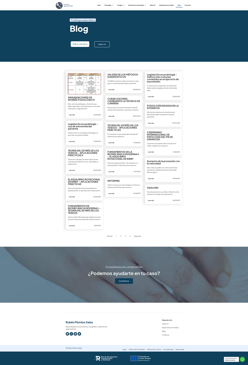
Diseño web (180, 349)
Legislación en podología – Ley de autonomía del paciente (83, 126)
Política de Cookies (154, 349)
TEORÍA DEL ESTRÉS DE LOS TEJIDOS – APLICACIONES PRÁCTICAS (122, 127)
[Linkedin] (75, 334)
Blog (179, 5)
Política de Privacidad (137, 349)
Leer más (72, 115)
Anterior (110, 236)
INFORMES (113, 180)
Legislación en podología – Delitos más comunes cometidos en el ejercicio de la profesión (163, 78)
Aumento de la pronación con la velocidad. (163, 162)
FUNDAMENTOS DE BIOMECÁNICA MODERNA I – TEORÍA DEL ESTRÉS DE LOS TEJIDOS (84, 209)
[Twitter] (79, 334)
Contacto (188, 5)
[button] (83, 20)
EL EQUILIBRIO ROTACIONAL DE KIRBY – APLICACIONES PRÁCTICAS (84, 181)
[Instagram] (71, 334)
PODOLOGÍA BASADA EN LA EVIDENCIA (163, 106)
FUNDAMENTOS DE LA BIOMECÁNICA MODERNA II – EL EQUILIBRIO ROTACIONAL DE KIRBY (123, 155)
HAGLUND (152, 187)
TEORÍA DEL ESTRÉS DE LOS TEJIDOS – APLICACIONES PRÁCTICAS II (83, 153)
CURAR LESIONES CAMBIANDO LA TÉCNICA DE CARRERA (123, 101)
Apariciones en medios (166, 5)
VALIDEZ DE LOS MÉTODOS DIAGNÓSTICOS (122, 75)
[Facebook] (67, 334)
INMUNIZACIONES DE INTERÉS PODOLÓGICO (81, 98)
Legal (124, 349)
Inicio (99, 5)
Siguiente (137, 236)
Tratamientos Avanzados (136, 5)
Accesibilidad (168, 349)
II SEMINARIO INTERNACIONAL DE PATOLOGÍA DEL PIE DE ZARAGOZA (160, 136)
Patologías (108, 5)
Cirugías (119, 5)
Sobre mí (152, 5)
